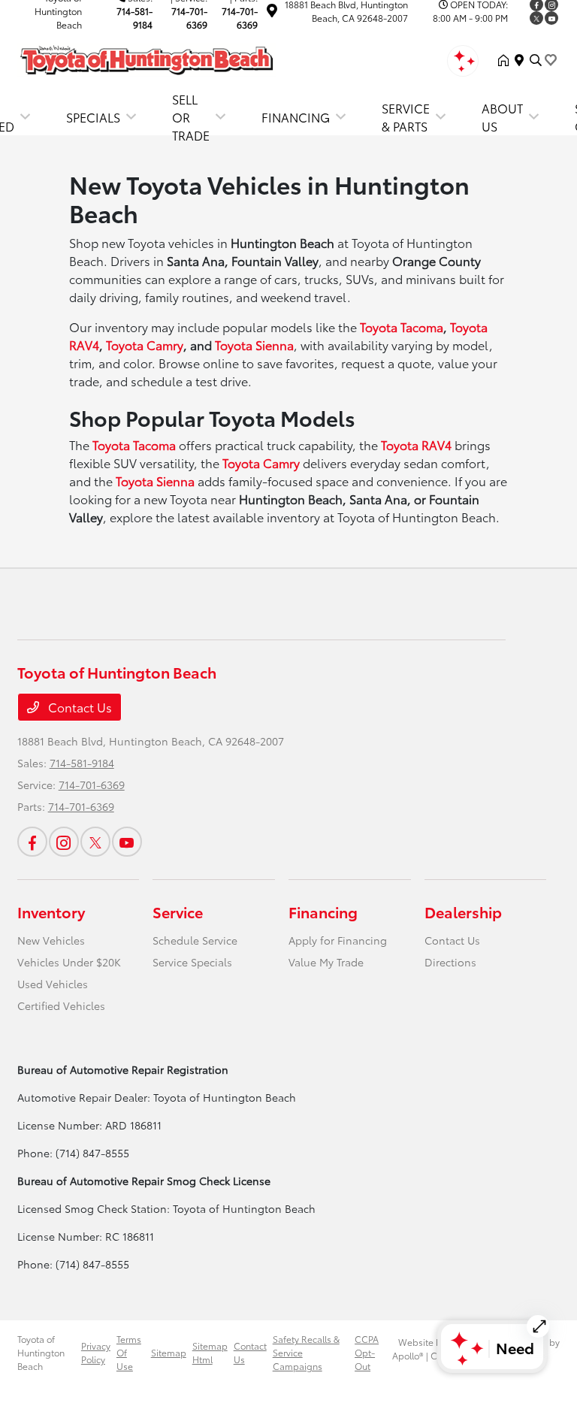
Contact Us (78, 706)
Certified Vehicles (61, 1005)
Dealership (463, 911)
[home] (506, 60)
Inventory (51, 911)
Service (178, 911)
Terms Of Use (128, 1352)
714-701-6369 (189, 18)
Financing (323, 911)
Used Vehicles (52, 983)
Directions (450, 961)
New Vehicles (51, 940)
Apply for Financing (337, 940)
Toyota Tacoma (401, 326)
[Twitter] (536, 18)
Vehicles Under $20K (69, 961)
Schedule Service (195, 940)
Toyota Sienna (254, 344)
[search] (536, 60)
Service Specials (192, 961)
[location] (272, 12)
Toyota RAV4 (416, 444)
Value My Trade (326, 961)
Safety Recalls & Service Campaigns (306, 1352)
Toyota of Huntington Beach (41, 1352)
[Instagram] (64, 842)
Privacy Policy (95, 1352)
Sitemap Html (210, 1352)
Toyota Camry (144, 344)
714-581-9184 (134, 18)
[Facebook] (32, 842)
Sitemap (168, 1352)
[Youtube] (551, 18)
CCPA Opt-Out (367, 1352)
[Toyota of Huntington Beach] (146, 57)
